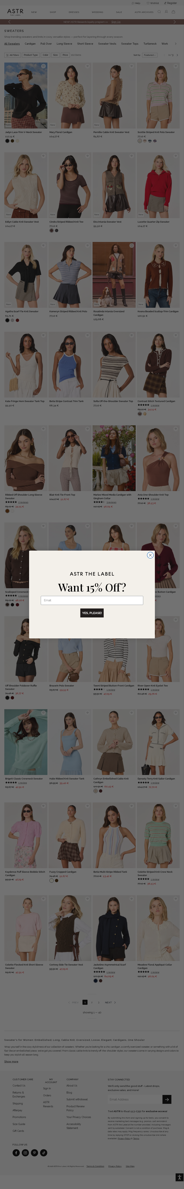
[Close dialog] (150, 555)
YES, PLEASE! (92, 613)
